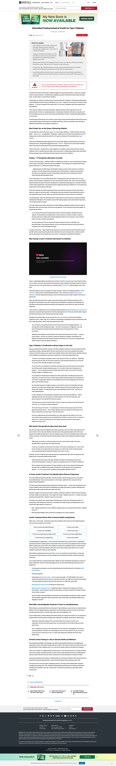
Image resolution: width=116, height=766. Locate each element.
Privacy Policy (65, 763)
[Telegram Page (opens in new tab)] (48, 716)
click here (41, 741)
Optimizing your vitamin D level (40, 584)
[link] (29, 35)
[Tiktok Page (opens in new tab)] (62, 716)
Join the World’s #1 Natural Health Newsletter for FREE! (31, 7)
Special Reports (72, 728)
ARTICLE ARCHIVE (45, 2)
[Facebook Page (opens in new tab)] (40, 716)
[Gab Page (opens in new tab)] (51, 716)
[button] (89, 8)
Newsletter (71, 725)
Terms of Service (73, 763)
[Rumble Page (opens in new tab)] (71, 716)
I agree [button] (82, 763)
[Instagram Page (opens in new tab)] (42, 716)
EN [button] (88, 2)
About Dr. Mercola (43, 725)
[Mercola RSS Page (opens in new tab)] (76, 716)
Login (56, 701)
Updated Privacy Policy (63, 748)
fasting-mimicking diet (63, 317)
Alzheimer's (32, 295)
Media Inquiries (54, 725)
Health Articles (43, 728)
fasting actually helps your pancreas (75, 310)
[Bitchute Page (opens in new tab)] (68, 716)
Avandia (57, 553)
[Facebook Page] (28, 678)
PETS (51, 2)
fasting (31, 283)
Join (60, 701)
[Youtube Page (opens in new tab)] (65, 716)
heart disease (78, 292)
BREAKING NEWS (36, 2)
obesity (52, 647)
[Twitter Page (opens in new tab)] (45, 716)
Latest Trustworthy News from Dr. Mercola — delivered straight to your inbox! (40, 709)
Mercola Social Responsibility (57, 728)
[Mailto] (30, 678)
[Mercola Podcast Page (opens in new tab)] (73, 716)
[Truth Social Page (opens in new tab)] (53, 716)
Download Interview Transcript (58, 277)
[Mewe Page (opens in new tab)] (58, 716)
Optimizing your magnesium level (41, 588)
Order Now (87, 757)
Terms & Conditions (52, 748)
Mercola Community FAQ (56, 727)
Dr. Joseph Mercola (60, 31)
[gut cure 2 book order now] (58, 24)
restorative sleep (45, 577)
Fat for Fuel (66, 285)
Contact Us (42, 727)
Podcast (71, 727)
